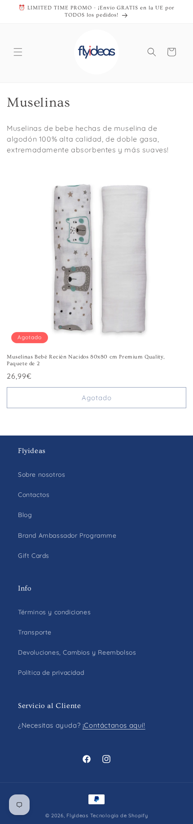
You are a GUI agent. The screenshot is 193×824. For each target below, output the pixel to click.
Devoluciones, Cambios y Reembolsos (77, 652)
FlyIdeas (77, 815)
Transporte (35, 632)
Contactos (33, 495)
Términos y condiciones (54, 612)
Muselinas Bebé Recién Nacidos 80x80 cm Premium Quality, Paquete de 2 (86, 360)
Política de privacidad (51, 673)
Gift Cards (33, 556)
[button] (18, 52)
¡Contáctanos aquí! (114, 725)
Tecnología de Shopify (119, 815)
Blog (25, 515)
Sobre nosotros (41, 474)
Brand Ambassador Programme (67, 535)
